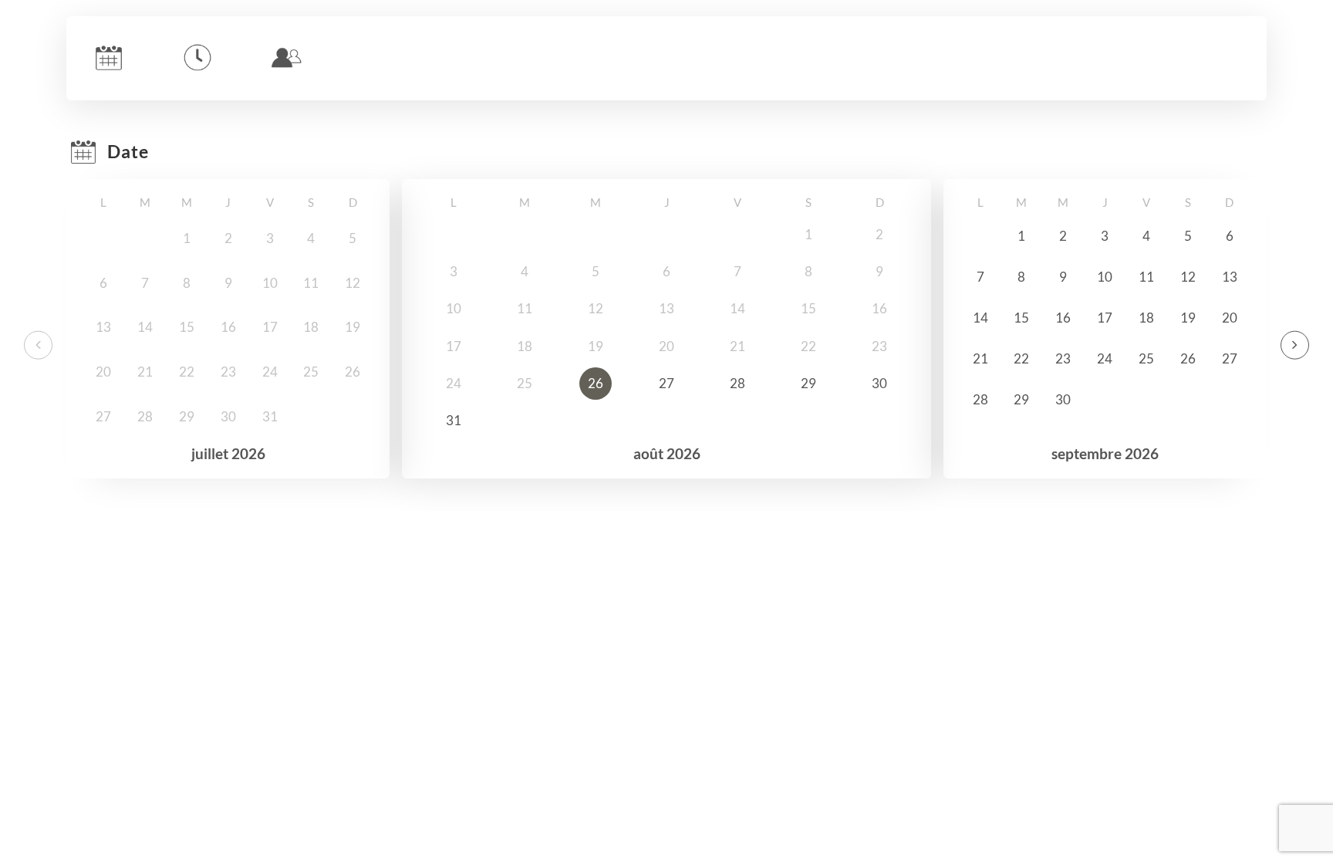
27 (666, 383)
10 (1104, 277)
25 (1146, 358)
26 (595, 383)
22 (1021, 358)
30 (879, 383)
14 (980, 317)
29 (808, 383)
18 (1146, 317)
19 (1188, 317)
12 (1188, 277)
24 (1104, 358)
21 (980, 358)
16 (1063, 317)
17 (1104, 317)
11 (1146, 277)
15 (1021, 317)
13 (1229, 277)
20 (1229, 317)
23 (1063, 358)
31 (453, 420)
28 (737, 383)
